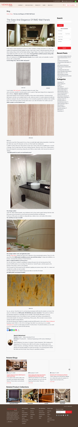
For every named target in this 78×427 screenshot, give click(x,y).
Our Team (32, 412)
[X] (10, 330)
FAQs (48, 416)
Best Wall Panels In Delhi (62, 101)
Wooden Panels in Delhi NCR (62, 97)
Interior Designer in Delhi (62, 88)
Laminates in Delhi (60, 98)
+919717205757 (57, 1)
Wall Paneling (24, 416)
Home (8, 14)
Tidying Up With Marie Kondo (19, 374)
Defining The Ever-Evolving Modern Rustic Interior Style (66, 375)
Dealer (40, 418)
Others (23, 410)
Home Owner (41, 410)
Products (37, 5)
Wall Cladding (60, 86)
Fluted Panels (60, 111)
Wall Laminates (60, 104)
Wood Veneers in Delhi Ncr (62, 95)
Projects (48, 414)
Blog (11, 14)
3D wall (58, 85)
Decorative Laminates (61, 108)
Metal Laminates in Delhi (62, 91)
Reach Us (50, 5)
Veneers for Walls (60, 106)
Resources (49, 410)
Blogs (48, 412)
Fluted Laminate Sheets (61, 89)
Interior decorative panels (62, 92)
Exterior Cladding (60, 83)
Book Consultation (71, 5)
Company (20, 5)
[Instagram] (16, 330)
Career (31, 416)
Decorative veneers (61, 100)
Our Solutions (29, 5)
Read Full (14, 381)
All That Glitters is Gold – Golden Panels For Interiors (43, 375)
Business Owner (41, 412)
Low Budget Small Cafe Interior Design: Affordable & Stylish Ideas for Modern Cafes (64, 71)
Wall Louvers (59, 109)
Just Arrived (49, 418)
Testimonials (32, 414)
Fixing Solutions (24, 412)
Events (31, 418)
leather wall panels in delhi (62, 103)
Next (69, 369)
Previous (7, 369)
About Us (32, 410)
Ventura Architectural (50, 321)
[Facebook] (8, 330)
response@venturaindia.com (68, 1)
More (44, 5)
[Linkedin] (12, 330)
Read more (10, 421)
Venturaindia (59, 82)
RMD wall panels (16, 90)
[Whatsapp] (14, 330)
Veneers (23, 418)
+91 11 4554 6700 (68, 406)
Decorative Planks (25, 419)
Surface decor (14, 255)
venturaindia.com (10, 324)
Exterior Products (25, 414)
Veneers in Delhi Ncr (61, 94)
